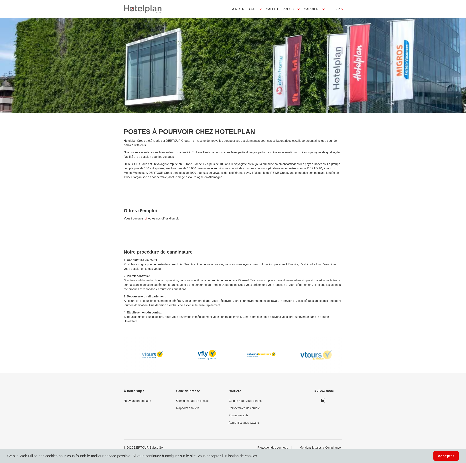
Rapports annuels (187, 408)
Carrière (312, 9)
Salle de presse (281, 9)
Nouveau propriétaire (137, 400)
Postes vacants (238, 415)
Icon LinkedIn (322, 400)
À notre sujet (245, 9)
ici (145, 218)
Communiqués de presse (192, 400)
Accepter (446, 456)
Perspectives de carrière (244, 408)
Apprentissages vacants (244, 422)
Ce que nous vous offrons (245, 400)
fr (337, 9)
